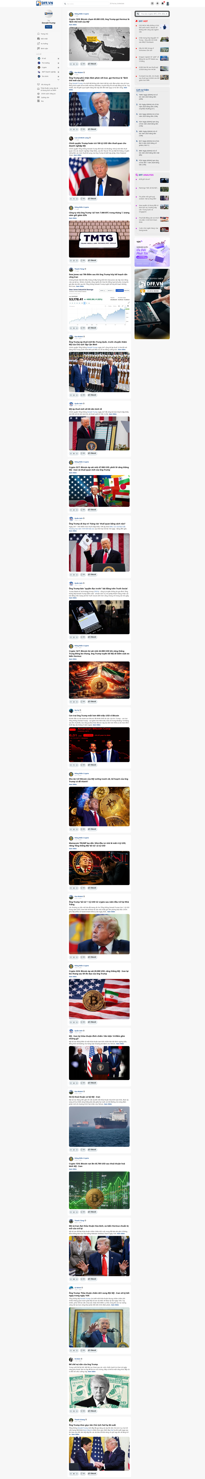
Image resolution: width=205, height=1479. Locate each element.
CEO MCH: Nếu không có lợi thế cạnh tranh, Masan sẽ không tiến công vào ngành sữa (149, 28)
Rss (42, 101)
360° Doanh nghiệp (49, 72)
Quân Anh (79, 403)
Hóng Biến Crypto (82, 14)
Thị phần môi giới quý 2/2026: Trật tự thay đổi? (147, 198)
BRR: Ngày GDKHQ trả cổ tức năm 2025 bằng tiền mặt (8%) (149, 153)
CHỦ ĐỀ (38, 54)
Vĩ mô (44, 58)
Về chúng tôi (45, 84)
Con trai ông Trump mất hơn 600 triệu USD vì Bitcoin (94, 715)
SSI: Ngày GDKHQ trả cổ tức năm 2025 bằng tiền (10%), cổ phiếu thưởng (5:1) (149, 106)
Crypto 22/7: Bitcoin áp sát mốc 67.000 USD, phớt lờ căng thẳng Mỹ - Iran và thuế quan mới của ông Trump (99, 468)
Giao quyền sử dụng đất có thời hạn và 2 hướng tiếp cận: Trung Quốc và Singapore (148, 208)
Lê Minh (78, 1287)
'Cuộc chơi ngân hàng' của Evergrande (148, 229)
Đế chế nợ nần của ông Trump (83, 1364)
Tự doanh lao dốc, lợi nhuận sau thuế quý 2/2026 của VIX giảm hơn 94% (149, 78)
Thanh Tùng (79, 269)
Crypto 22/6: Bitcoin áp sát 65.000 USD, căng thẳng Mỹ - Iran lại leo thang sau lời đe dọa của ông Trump (99, 972)
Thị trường (46, 63)
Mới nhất (44, 39)
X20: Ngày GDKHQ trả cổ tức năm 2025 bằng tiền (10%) (149, 115)
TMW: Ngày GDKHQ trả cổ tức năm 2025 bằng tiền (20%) (148, 97)
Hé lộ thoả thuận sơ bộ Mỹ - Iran (84, 1097)
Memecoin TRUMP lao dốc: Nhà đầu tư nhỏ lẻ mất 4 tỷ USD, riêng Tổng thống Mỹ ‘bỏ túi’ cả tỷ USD (97, 844)
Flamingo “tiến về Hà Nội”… (148, 188)
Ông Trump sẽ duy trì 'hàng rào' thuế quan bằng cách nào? (97, 523)
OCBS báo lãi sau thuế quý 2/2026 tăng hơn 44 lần (148, 68)
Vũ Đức (77, 1359)
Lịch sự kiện (142, 90)
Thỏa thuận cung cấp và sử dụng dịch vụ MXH (49, 89)
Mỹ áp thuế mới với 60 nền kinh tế (85, 409)
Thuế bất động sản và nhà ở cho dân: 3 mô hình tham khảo (149, 220)
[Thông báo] (163, 3)
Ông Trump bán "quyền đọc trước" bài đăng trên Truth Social (98, 588)
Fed (112, 1430)
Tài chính (45, 76)
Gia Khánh (79, 72)
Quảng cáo (45, 97)
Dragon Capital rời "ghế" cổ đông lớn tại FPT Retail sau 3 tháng (149, 59)
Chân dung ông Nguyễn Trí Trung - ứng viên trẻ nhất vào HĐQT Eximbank (149, 40)
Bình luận (44, 48)
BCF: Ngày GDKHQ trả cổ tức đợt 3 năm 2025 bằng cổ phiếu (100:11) (149, 143)
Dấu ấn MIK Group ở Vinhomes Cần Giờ (146, 49)
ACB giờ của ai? (144, 179)
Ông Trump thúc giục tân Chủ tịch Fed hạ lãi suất (92, 1425)
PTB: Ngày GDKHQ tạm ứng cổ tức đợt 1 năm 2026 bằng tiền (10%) (149, 162)
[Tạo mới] (157, 3)
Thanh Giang (80, 1419)
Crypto (44, 67)
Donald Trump (77, 83)
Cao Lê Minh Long (82, 138)
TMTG (96, 591)
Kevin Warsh (87, 1430)
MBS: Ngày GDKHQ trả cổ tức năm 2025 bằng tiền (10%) (148, 133)
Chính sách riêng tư (48, 94)
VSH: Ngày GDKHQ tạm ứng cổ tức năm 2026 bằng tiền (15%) (149, 124)
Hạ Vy (77, 710)
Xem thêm (73, 25)
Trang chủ (44, 34)
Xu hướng (44, 44)
